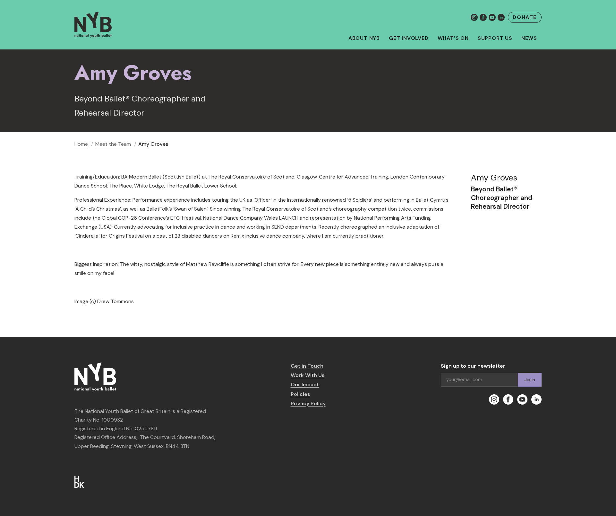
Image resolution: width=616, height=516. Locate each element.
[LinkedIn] (501, 17)
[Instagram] (474, 17)
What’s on (453, 38)
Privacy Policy (308, 403)
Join (529, 379)
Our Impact (305, 384)
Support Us (495, 38)
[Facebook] (483, 17)
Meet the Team (113, 144)
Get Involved (409, 38)
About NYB (364, 38)
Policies (300, 394)
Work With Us (308, 375)
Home (81, 144)
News (529, 38)
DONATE (525, 17)
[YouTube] (492, 17)
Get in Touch (307, 366)
